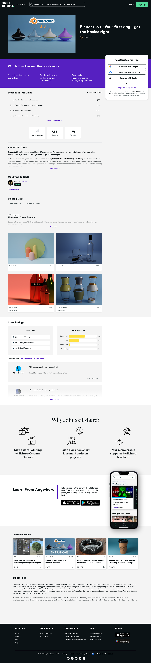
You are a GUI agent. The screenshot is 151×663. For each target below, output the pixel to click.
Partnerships (44, 636)
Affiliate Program (46, 633)
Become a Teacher (71, 633)
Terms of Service (136, 91)
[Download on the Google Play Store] (125, 641)
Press (17, 639)
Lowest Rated (26, 359)
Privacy (64, 654)
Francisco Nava (62, 307)
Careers (18, 636)
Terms (72, 654)
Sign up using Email (127, 88)
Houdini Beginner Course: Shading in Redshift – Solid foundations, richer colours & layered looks (90, 562)
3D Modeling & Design (33, 203)
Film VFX (88, 37)
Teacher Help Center (72, 636)
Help (57, 654)
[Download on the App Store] (70, 503)
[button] (24, 4)
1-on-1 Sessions (95, 639)
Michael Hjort (13, 307)
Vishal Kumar (18, 373)
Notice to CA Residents (105, 654)
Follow (24, 181)
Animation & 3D (15, 203)
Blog (16, 643)
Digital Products (95, 636)
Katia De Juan (13, 266)
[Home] (8, 4)
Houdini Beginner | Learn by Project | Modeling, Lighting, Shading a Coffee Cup (123, 562)
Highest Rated (13, 359)
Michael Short (61, 266)
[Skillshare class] (28, 546)
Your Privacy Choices (83, 654)
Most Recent (39, 359)
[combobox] (57, 4)
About (17, 633)
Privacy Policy (113, 93)
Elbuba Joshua (18, 396)
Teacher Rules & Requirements (75, 639)
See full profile (13, 189)
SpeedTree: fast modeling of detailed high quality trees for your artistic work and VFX (27, 562)
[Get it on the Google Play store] (91, 503)
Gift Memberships (96, 633)
